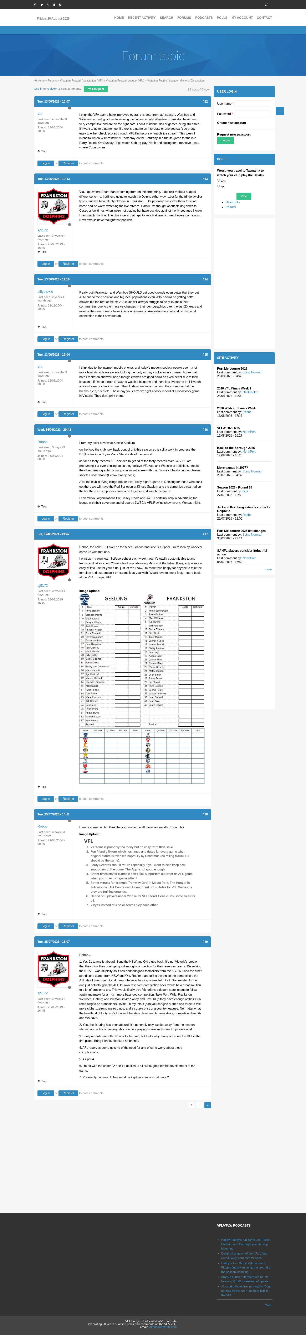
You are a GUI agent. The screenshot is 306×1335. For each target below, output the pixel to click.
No (222, 187)
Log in (38, 88)
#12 (205, 101)
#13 (205, 179)
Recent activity (142, 17)
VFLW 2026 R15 (228, 428)
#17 (205, 534)
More (268, 1305)
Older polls (232, 202)
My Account (242, 17)
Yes (223, 181)
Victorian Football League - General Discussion (175, 80)
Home (119, 17)
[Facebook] (36, 4)
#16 (205, 429)
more (268, 569)
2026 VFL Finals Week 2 (234, 388)
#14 (205, 279)
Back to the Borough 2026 (236, 448)
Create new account (231, 122)
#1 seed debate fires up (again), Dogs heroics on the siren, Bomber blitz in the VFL (246, 1291)
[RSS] (61, 4)
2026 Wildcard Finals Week (236, 408)
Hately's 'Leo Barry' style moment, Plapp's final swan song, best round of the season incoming (246, 1267)
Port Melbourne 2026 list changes (241, 530)
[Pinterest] (55, 4)
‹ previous (191, 1105)
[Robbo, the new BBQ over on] (142, 688)
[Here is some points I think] (142, 874)
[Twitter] (43, 4)
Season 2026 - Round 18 (234, 487)
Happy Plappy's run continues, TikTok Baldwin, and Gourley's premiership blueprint (245, 1244)
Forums (184, 17)
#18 (205, 814)
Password (225, 114)
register (52, 88)
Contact (264, 17)
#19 (205, 941)
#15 (205, 354)
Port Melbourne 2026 (232, 368)
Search (166, 17)
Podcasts (204, 17)
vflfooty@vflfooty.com (163, 1327)
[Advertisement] (244, 283)
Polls (222, 17)
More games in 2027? (232, 467)
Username (225, 103)
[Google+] (49, 4)
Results (230, 207)
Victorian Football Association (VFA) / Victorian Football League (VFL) (102, 80)
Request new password (234, 134)
